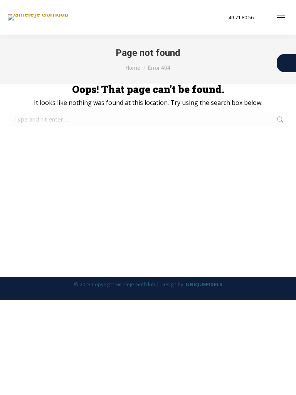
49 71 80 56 (241, 17)
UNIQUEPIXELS (204, 284)
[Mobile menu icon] (281, 17)
